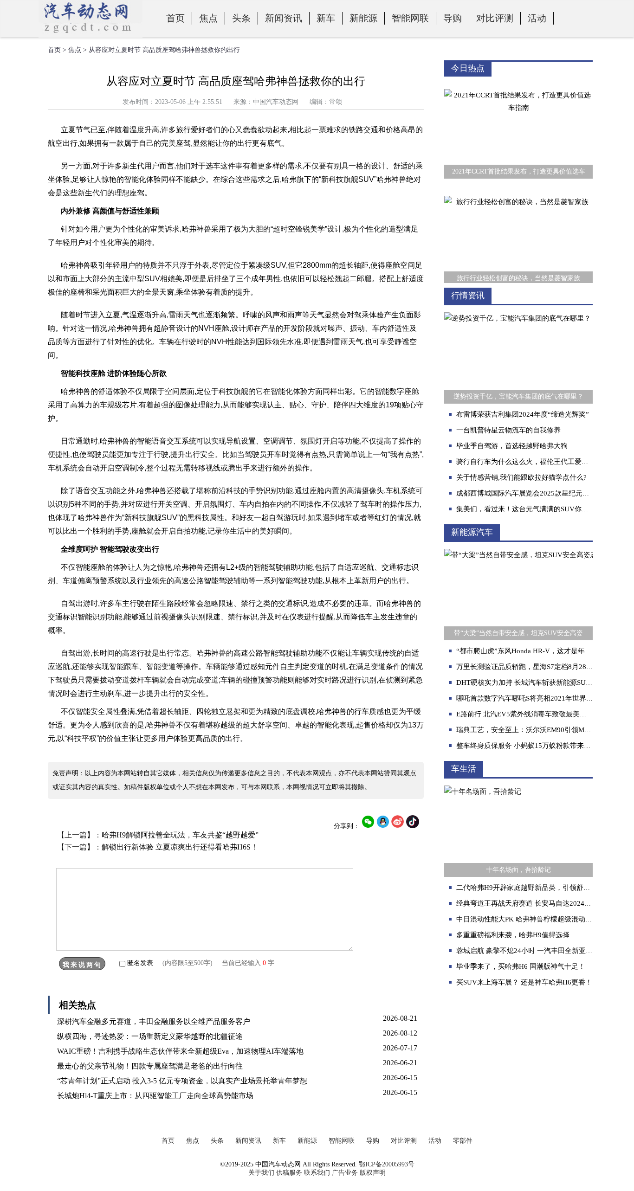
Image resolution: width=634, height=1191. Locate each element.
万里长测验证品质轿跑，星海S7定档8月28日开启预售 (538, 666)
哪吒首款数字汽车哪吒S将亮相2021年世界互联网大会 (538, 698)
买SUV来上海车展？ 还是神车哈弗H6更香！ (524, 982)
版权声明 (373, 1172)
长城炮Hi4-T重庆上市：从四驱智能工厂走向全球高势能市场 (155, 1096)
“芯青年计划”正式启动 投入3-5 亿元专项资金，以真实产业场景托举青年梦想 (182, 1081)
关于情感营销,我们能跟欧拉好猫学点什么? (521, 477)
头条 (241, 18)
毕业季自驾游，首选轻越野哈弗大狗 (512, 446)
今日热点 (468, 68)
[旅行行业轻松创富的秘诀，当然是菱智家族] (518, 189)
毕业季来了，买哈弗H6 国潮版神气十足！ (520, 966)
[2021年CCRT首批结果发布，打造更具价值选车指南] (518, 82)
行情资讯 (468, 295)
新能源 (363, 18)
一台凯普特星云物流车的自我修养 (508, 430)
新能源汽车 (472, 532)
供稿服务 (289, 1172)
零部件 (462, 1140)
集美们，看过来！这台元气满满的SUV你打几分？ (532, 509)
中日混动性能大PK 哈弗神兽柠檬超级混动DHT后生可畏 (542, 919)
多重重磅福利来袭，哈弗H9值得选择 (512, 935)
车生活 (463, 768)
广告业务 (345, 1172)
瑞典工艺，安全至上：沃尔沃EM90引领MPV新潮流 (535, 730)
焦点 (208, 18)
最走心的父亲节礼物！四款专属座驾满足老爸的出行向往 (150, 1066)
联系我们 (317, 1172)
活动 (537, 18)
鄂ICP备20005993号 (386, 1164)
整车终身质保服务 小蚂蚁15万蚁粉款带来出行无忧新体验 (544, 745)
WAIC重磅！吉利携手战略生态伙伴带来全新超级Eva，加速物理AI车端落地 (180, 1051)
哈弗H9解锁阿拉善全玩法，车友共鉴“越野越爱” (180, 835)
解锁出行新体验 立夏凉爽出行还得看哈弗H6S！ (180, 847)
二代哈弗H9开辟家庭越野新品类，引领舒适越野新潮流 (540, 887)
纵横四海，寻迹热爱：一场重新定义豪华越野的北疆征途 (150, 1036)
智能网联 (410, 18)
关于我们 (261, 1172)
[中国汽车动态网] (90, 35)
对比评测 (494, 18)
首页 (175, 18)
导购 (452, 18)
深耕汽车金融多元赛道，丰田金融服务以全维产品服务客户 (153, 1021)
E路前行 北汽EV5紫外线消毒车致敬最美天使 (525, 714)
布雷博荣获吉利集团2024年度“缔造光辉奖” (522, 414)
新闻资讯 (283, 18)
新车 (326, 18)
